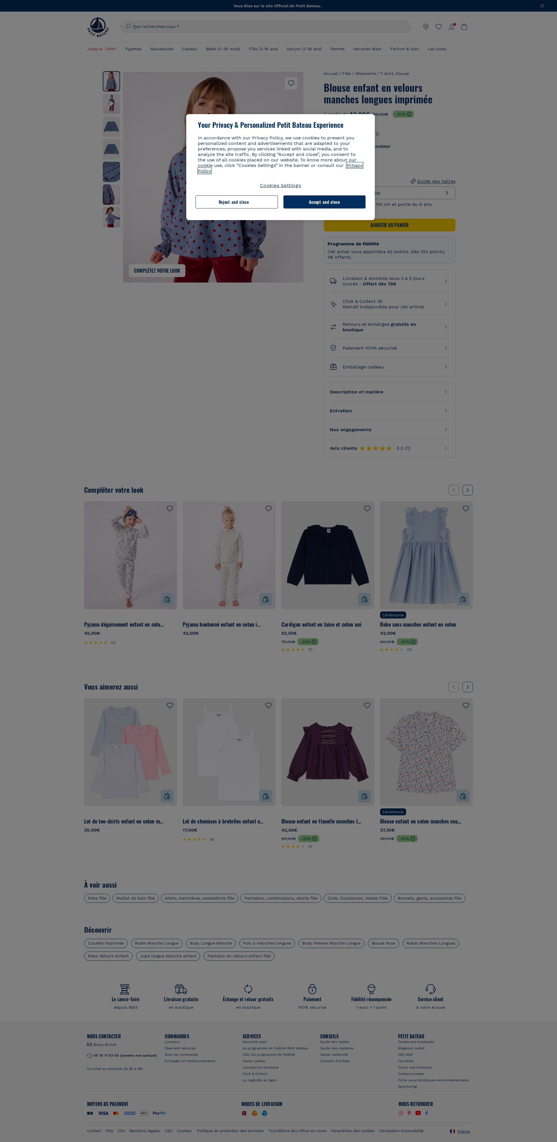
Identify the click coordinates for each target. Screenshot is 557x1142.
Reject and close (234, 202)
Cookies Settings (280, 185)
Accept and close (324, 202)
